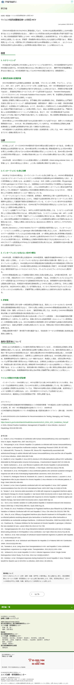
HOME (3, 15)
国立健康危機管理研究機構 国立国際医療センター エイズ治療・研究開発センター (9, 2)
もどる (37, 594)
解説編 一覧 (6, 607)
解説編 (8, 15)
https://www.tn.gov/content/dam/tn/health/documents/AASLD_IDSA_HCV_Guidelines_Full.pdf (34, 422)
